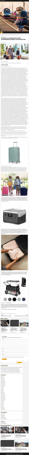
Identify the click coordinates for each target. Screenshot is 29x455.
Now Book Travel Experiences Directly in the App (21, 315)
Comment (3, 338)
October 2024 (3, 398)
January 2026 (3, 380)
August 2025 (2, 386)
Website (3, 354)
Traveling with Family (3, 36)
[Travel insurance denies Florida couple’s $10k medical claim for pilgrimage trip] (7, 430)
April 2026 (2, 376)
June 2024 (2, 403)
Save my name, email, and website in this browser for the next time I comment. (13, 357)
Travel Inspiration (3, 417)
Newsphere (17, 454)
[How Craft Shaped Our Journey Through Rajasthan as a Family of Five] (14, 323)
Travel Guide (2, 416)
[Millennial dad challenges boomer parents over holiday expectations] (5, 323)
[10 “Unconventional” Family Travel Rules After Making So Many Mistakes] (24, 323)
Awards (3, 313)
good (7, 313)
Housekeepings (10, 313)
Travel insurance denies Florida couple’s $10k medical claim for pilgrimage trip (11, 367)
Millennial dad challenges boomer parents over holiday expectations (4, 329)
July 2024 (2, 402)
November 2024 (3, 397)
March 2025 (2, 392)
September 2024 (3, 399)
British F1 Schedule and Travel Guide (6, 315)
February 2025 (3, 393)
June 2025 (2, 388)
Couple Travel (2, 434)
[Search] (27, 32)
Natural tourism (3, 415)
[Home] (1, 32)
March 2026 (2, 377)
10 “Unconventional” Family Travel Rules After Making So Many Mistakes (23, 329)
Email (3, 351)
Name (3, 348)
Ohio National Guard (4, 423)
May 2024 (2, 404)
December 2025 (3, 381)
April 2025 (2, 391)
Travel (14, 313)
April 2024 (2, 405)
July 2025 (2, 387)
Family (5, 313)
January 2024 (3, 409)
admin (6, 438)
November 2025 (3, 382)
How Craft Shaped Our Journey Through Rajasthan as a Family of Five (14, 329)
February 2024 (3, 408)
